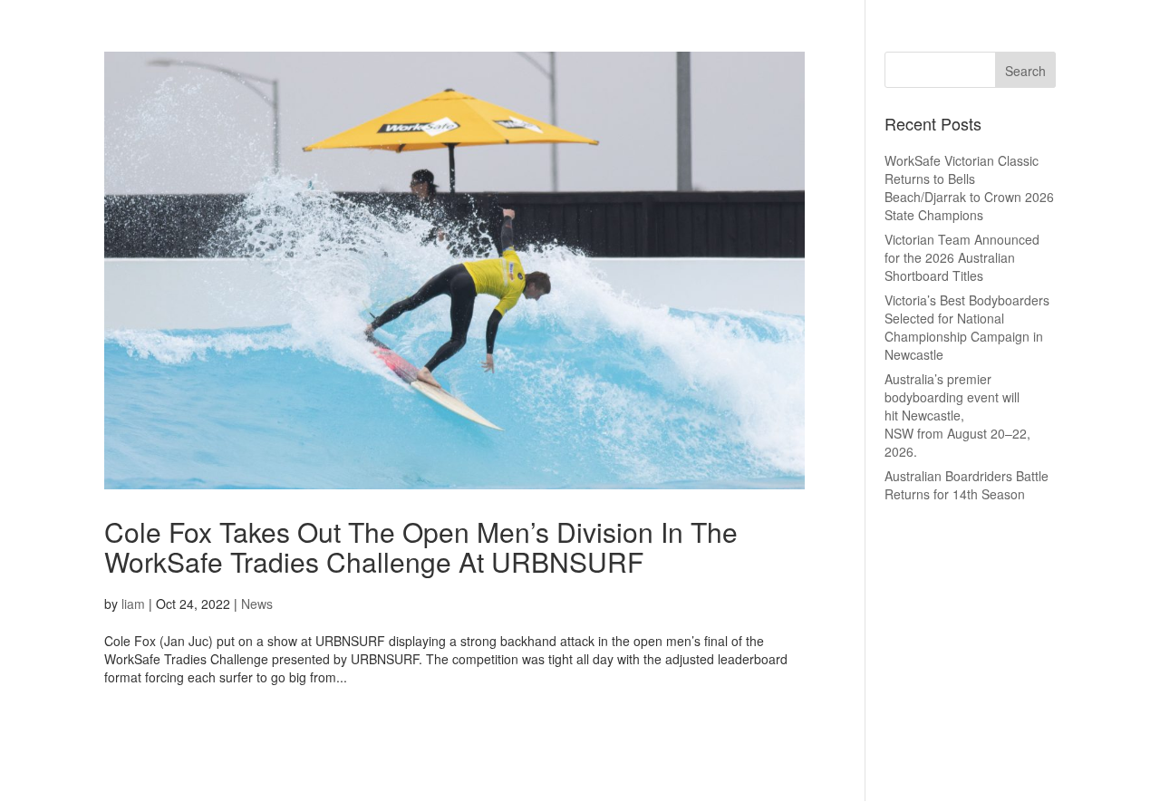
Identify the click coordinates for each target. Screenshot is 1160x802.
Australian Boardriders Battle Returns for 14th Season (966, 485)
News (257, 603)
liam (133, 603)
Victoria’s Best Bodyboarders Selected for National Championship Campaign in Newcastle (966, 327)
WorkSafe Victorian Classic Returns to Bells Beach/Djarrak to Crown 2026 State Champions (969, 187)
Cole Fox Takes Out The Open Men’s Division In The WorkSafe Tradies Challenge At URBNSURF (421, 546)
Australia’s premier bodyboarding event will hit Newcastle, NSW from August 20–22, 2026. (957, 415)
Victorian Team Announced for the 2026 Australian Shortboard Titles (961, 257)
